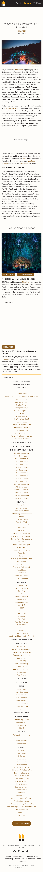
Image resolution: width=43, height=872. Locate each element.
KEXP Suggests (25, 274)
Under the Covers (22, 576)
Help (30, 868)
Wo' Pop (21, 815)
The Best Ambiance (21, 801)
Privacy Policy (29, 865)
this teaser (24, 163)
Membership (21, 725)
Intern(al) (21, 413)
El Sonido (21, 756)
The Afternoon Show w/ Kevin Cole (21, 798)
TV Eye (21, 709)
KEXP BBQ (21, 661)
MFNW (21, 608)
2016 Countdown (21, 473)
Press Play (21, 553)
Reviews (21, 732)
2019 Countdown (21, 481)
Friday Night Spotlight (21, 399)
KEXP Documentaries (21, 533)
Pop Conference (21, 622)
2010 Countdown (21, 456)
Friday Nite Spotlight (21, 402)
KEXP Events (21, 644)
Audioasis (21, 750)
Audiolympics (21, 508)
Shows (21, 747)
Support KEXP (19, 856)
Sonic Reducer (21, 784)
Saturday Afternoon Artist (21, 559)
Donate (27, 3)
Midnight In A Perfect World (21, 770)
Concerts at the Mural (21, 655)
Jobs (39, 859)
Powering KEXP (21, 716)
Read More (7, 303)
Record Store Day (21, 706)
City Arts (21, 591)
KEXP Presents (21, 700)
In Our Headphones (21, 411)
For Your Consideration (21, 640)
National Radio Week (21, 550)
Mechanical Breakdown (21, 767)
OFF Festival (21, 613)
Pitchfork (21, 619)
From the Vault (21, 522)
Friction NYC (21, 599)
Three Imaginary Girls (21, 427)
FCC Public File (19, 868)
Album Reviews (21, 738)
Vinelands (21, 812)
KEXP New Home (21, 722)
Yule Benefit (21, 675)
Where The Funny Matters (21, 436)
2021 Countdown (21, 487)
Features (21, 502)
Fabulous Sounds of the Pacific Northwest (21, 397)
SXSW (21, 630)
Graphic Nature (21, 405)
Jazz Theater (22, 762)
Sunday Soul (21, 793)
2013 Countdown (21, 464)
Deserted (21, 391)
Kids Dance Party (21, 664)
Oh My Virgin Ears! (21, 419)
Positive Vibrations (21, 773)
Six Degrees (21, 561)
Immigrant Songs (21, 408)
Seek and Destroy (22, 778)
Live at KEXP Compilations (21, 539)
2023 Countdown (21, 493)
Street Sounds (21, 790)
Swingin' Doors (21, 795)
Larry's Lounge (21, 764)
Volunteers (19, 859)
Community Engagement (21, 443)
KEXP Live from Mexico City (21, 536)
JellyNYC (21, 605)
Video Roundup (21, 578)
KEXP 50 (21, 530)
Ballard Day (21, 647)
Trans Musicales (21, 633)
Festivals (21, 582)
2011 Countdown (21, 459)
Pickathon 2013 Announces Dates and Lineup (20, 352)
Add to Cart (21, 505)
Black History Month (21, 511)
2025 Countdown (21, 498)
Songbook (21, 672)
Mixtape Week (21, 682)
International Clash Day (21, 525)
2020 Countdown (21, 484)
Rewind (21, 556)
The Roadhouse (21, 810)
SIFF (21, 628)
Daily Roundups (21, 692)
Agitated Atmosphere (21, 735)
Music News (21, 689)
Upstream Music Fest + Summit (21, 636)
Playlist (19, 3)
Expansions (21, 759)
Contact (22, 861)
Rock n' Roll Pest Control (21, 425)
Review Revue (21, 422)
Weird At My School (21, 433)
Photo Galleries (21, 713)
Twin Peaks (21, 573)
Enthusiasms (22, 394)
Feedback (21, 516)
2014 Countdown (22, 467)
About (8, 856)
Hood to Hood (21, 658)
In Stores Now (21, 695)
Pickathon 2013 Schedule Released (18, 279)
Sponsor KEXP (32, 856)
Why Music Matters (21, 439)
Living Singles (21, 416)
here (24, 159)
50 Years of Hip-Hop (21, 385)
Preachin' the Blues (21, 776)
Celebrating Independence (21, 514)
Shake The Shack (21, 781)
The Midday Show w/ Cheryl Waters (22, 804)
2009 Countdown (21, 453)
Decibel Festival (21, 597)
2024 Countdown (21, 495)
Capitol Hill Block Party (21, 588)
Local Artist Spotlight (21, 544)
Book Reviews (21, 741)
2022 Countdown (21, 490)
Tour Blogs (21, 570)
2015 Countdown (21, 470)
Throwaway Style (21, 430)
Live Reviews (21, 743)
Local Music (21, 679)
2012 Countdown (21, 462)
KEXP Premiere (21, 698)
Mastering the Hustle (21, 669)
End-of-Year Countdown (21, 450)
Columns (21, 388)
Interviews (21, 528)
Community (8, 859)
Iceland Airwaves (21, 602)
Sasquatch (21, 625)
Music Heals (21, 547)
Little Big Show (21, 666)
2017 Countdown (21, 476)
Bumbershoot (21, 585)
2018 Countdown (22, 478)
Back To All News (21, 823)
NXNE (21, 611)
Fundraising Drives (21, 720)
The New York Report (21, 567)
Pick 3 (21, 728)
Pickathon (21, 31)
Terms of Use (15, 865)
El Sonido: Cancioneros (21, 446)
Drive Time (21, 753)
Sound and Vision (21, 787)
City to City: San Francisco (21, 649)
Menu (38, 3)
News (21, 686)
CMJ (21, 594)
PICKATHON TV (13, 108)
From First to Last (22, 519)
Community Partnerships (21, 652)
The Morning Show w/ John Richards (21, 807)
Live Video (21, 542)
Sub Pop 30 (21, 564)
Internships (30, 859)
